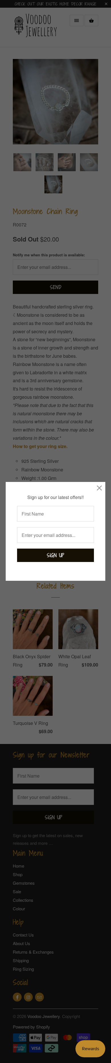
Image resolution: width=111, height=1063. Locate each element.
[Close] (99, 488)
